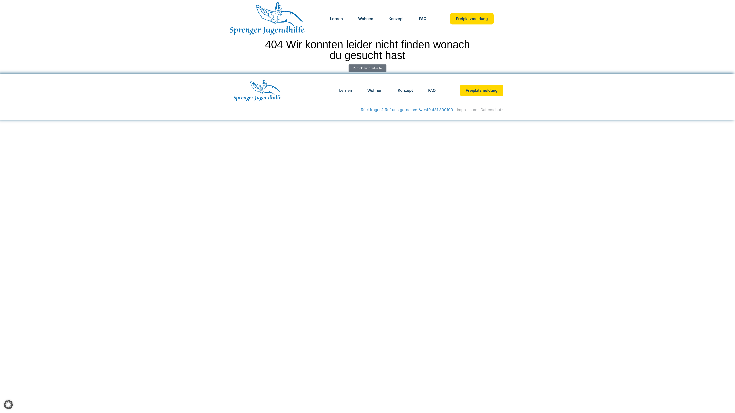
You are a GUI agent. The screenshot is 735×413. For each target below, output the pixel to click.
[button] (8, 404)
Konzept (396, 18)
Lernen (336, 18)
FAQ (422, 18)
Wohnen (365, 18)
